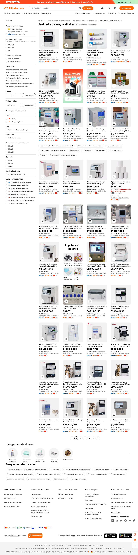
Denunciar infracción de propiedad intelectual (93, 513)
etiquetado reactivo (121, 469)
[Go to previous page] (72, 438)
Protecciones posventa (39, 506)
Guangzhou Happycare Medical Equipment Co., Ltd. (97, 273)
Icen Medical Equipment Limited (121, 316)
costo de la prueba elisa (16, 479)
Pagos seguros (36, 494)
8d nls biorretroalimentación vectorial (53, 150)
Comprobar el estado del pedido (122, 502)
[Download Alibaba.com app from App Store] (110, 535)
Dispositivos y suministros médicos (58, 20)
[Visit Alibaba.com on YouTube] (130, 520)
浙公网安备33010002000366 (104, 552)
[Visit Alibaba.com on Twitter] (121, 520)
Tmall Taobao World (58, 545)
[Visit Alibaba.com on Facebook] (112, 520)
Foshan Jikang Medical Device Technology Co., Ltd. (73, 60)
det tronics (56, 469)
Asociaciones (115, 512)
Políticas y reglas (36, 516)
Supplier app (70, 535)
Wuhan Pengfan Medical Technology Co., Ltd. (97, 391)
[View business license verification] (88, 552)
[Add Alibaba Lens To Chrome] (35, 535)
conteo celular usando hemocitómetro (63, 155)
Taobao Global (78, 545)
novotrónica (75, 150)
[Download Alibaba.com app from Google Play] (126, 535)
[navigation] (21, 229)
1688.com (47, 545)
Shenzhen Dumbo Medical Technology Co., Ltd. (73, 353)
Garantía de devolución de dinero (42, 498)
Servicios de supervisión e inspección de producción (40, 511)
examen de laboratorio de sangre (40, 479)
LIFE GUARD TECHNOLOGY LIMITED (73, 316)
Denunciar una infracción (93, 518)
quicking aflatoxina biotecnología (36, 469)
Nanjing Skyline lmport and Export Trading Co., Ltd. (97, 62)
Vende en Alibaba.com (118, 494)
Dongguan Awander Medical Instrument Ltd (49, 235)
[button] (80, 8)
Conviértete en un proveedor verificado (121, 507)
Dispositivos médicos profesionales (85, 20)
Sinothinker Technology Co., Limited (97, 100)
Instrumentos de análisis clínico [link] (111, 20)
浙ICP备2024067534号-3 (124, 552)
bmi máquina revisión (102, 469)
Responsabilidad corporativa (13, 502)
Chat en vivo (89, 500)
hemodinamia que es (119, 474)
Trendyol (92, 545)
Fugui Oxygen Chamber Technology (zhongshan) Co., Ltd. (49, 353)
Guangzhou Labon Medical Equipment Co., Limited (49, 100)
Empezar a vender (117, 498)
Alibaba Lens (14, 535)
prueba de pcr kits (14, 469)
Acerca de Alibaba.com (12, 489)
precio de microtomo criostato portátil (21, 474)
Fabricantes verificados (65, 494)
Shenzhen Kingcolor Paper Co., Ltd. (121, 198)
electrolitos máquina (115, 146)
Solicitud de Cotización (65, 498)
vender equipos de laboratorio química (91, 146)
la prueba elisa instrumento (98, 474)
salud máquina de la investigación (49, 474)
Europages (100, 545)
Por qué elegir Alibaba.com (13, 494)
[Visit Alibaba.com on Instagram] (125, 520)
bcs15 (43, 155)
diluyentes (88, 150)
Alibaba (40, 20)
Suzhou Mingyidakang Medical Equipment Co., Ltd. (121, 235)
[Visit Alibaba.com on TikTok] (134, 520)
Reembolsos (89, 508)
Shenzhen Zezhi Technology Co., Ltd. (49, 429)
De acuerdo (29, 95)
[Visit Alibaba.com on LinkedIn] (117, 520)
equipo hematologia (80, 479)
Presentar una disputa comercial (95, 504)
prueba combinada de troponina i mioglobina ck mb (57, 146)
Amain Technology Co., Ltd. (120, 273)
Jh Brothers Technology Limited (121, 60)
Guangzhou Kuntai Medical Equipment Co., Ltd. (97, 191)
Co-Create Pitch (9, 498)
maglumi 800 (101, 150)
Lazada (69, 545)
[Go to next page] (98, 438)
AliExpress (38, 545)
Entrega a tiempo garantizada (40, 502)
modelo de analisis (61, 479)
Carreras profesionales (12, 506)
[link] (135, 534)
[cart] (109, 8)
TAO (85, 545)
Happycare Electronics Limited (121, 138)
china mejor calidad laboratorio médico (78, 469)
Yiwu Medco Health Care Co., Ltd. (97, 138)
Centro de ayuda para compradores (92, 495)
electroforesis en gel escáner (75, 474)
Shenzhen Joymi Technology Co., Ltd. (49, 60)
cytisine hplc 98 (116, 150)
